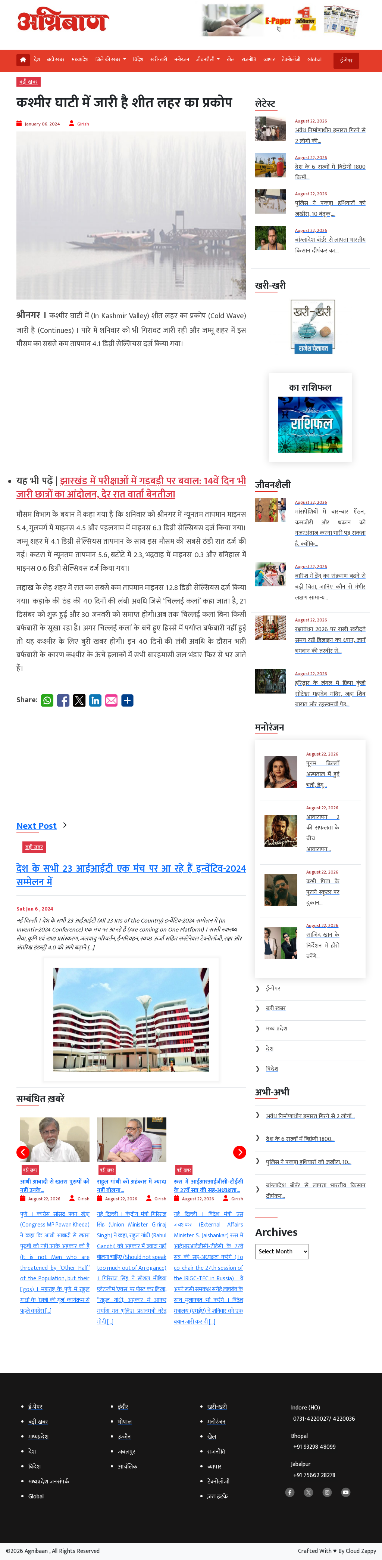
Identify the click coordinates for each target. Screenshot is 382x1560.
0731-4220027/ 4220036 (324, 1419)
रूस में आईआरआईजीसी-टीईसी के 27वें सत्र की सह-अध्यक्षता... (208, 1186)
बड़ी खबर (56, 59)
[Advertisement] (131, 409)
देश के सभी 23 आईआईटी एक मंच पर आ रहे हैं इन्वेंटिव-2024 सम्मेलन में (131, 875)
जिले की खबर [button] (109, 59)
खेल (231, 59)
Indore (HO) (323, 1413)
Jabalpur (313, 1469)
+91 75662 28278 (314, 1475)
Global (314, 59)
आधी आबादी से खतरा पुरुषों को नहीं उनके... (55, 1186)
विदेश (138, 59)
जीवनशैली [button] (206, 59)
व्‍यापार (269, 59)
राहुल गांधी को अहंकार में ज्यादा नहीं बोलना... (131, 1186)
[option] (55, 1216)
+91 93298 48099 (314, 1447)
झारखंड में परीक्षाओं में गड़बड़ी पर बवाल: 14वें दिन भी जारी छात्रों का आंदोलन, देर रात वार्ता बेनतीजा (131, 488)
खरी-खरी (158, 59)
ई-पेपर (346, 60)
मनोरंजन (181, 59)
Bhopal (313, 1441)
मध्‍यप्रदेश (80, 59)
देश (37, 59)
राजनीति (249, 59)
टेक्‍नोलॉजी (291, 59)
